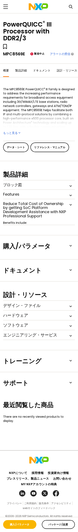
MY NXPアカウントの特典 (39, 484)
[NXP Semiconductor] (38, 6)
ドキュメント (42, 70)
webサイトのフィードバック (39, 508)
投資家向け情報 (58, 473)
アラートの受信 (60, 54)
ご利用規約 (30, 503)
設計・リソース (67, 70)
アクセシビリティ (61, 503)
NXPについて (18, 473)
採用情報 (38, 473)
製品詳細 (21, 70)
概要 (6, 70)
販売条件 (44, 503)
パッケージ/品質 (58, 524)
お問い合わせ (62, 478)
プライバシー (14, 503)
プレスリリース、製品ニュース (28, 478)
